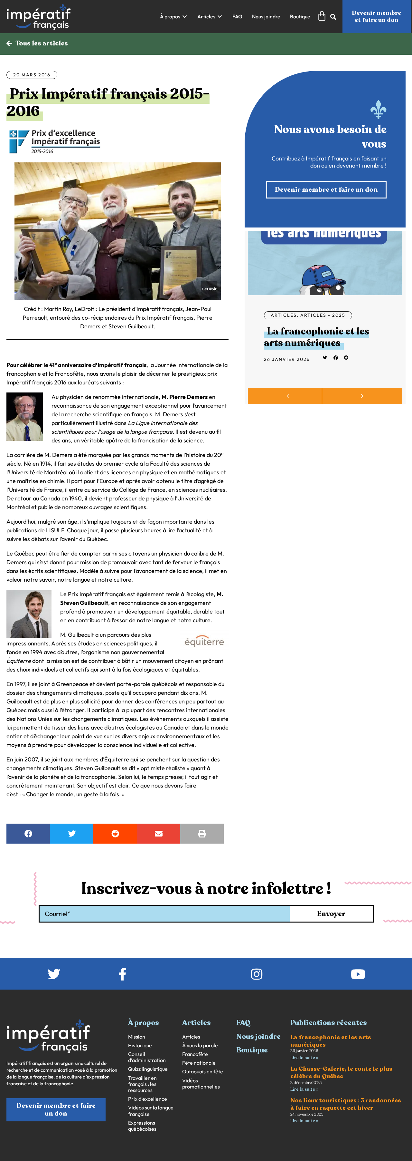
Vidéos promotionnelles (201, 1084)
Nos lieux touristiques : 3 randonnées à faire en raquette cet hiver (345, 1104)
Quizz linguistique (148, 1069)
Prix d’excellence (147, 1099)
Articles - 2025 (322, 315)
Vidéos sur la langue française (150, 1111)
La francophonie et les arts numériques (316, 337)
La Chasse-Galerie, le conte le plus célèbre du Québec (341, 1072)
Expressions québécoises (142, 1126)
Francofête (195, 1054)
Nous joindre (258, 1036)
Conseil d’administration (147, 1057)
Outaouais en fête (202, 1072)
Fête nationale (199, 1063)
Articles (284, 315)
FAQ (243, 1023)
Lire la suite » (304, 1058)
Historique (140, 1045)
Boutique (252, 1050)
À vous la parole (200, 1045)
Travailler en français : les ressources (142, 1084)
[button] (174, 16)
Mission (136, 1037)
